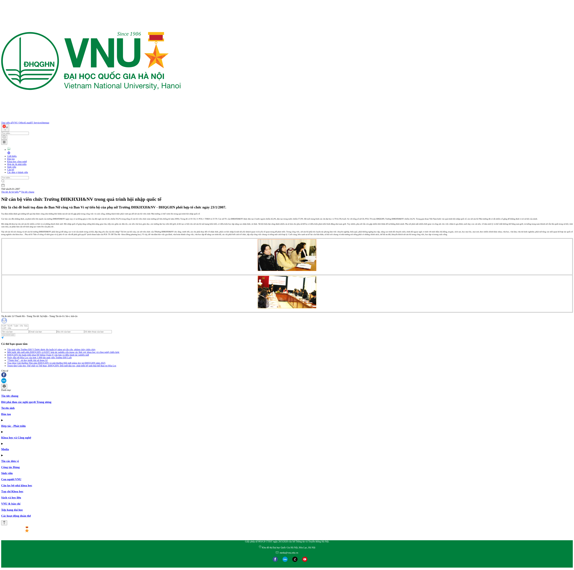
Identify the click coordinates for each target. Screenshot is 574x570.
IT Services (36, 122)
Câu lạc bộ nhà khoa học (16, 485)
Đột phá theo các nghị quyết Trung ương (26, 402)
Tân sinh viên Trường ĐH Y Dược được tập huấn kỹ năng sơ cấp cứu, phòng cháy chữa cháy (51, 349)
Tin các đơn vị (10, 461)
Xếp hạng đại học (12, 509)
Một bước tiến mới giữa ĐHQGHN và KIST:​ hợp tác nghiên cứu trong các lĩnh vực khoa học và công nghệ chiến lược (63, 352)
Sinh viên (11, 167)
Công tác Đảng (10, 467)
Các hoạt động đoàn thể (16, 515)
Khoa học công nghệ (17, 161)
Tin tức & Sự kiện (10, 192)
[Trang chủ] (91, 120)
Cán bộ (10, 169)
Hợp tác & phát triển (16, 164)
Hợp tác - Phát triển (13, 425)
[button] (287, 375)
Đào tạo (11, 159)
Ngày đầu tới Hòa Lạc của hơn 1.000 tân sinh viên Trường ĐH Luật (39, 357)
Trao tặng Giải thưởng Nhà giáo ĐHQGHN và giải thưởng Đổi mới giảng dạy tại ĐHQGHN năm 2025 (56, 363)
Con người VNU (11, 479)
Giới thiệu (12, 156)
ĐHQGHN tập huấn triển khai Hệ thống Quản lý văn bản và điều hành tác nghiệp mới (48, 355)
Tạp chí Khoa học (12, 491)
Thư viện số (7, 122)
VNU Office (19, 122)
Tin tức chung (27, 192)
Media (5, 449)
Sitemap (45, 122)
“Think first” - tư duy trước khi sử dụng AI (27, 360)
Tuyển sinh (8, 408)
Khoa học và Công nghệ (16, 437)
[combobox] (5, 128)
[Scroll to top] (4, 522)
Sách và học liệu (11, 497)
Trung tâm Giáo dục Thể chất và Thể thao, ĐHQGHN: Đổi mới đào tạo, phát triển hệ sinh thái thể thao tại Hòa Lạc (61, 365)
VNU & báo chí (10, 503)
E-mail (28, 122)
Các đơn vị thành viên (17, 172)
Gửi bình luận (8, 335)
